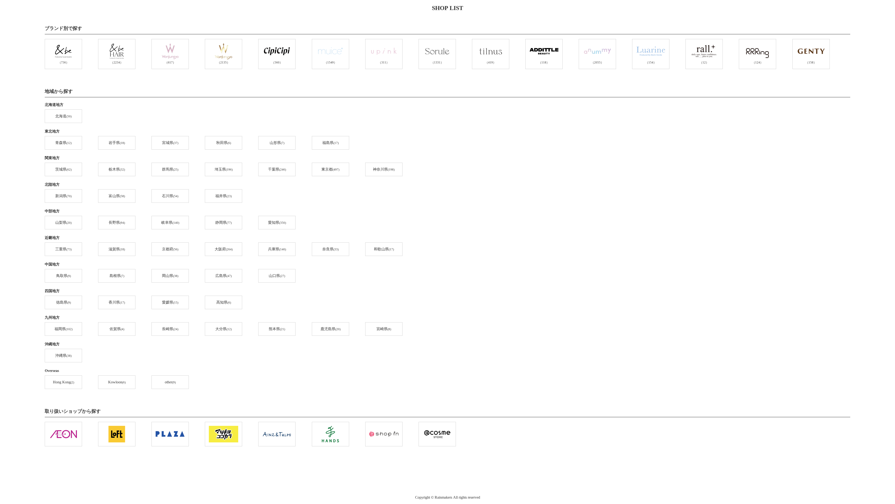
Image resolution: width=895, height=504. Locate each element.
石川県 (170, 196)
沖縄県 (63, 355)
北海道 (63, 116)
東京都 (330, 169)
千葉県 (277, 169)
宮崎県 (383, 329)
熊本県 (277, 329)
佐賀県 (117, 329)
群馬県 (170, 169)
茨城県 (63, 169)
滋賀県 (117, 249)
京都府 (170, 249)
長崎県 (170, 329)
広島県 (223, 276)
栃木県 (117, 169)
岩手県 (117, 143)
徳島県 (63, 302)
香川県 (117, 302)
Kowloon (117, 382)
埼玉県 (224, 169)
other (170, 382)
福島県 (330, 143)
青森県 (63, 143)
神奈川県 (384, 169)
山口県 (277, 276)
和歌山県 (384, 249)
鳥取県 (63, 276)
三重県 (63, 249)
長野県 (117, 222)
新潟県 (63, 196)
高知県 (223, 302)
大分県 (223, 329)
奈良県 (330, 249)
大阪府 (224, 249)
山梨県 (63, 222)
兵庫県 (277, 249)
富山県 (117, 196)
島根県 (117, 276)
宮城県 (170, 143)
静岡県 (223, 222)
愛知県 (277, 222)
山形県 (277, 143)
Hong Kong (63, 382)
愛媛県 (170, 302)
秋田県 (223, 143)
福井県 (223, 196)
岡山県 (170, 276)
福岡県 (63, 329)
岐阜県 (170, 222)
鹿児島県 (330, 329)
